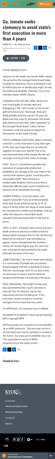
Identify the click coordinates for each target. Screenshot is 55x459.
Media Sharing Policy (14, 412)
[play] (4, 455)
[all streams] (51, 455)
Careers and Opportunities (16, 406)
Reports (8, 424)
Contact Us (10, 418)
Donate (46, 4)
